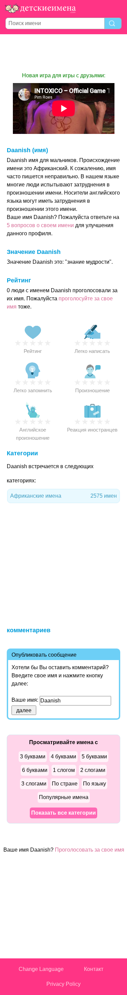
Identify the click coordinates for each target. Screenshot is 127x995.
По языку (94, 784)
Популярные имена (63, 797)
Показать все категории (63, 813)
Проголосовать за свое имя (89, 850)
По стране (65, 784)
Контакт (93, 969)
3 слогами (33, 784)
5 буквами (94, 756)
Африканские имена (63, 496)
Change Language (41, 969)
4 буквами (63, 756)
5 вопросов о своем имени (40, 225)
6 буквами (34, 770)
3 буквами (32, 756)
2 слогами (92, 770)
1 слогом (64, 770)
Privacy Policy (63, 984)
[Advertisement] (64, 53)
